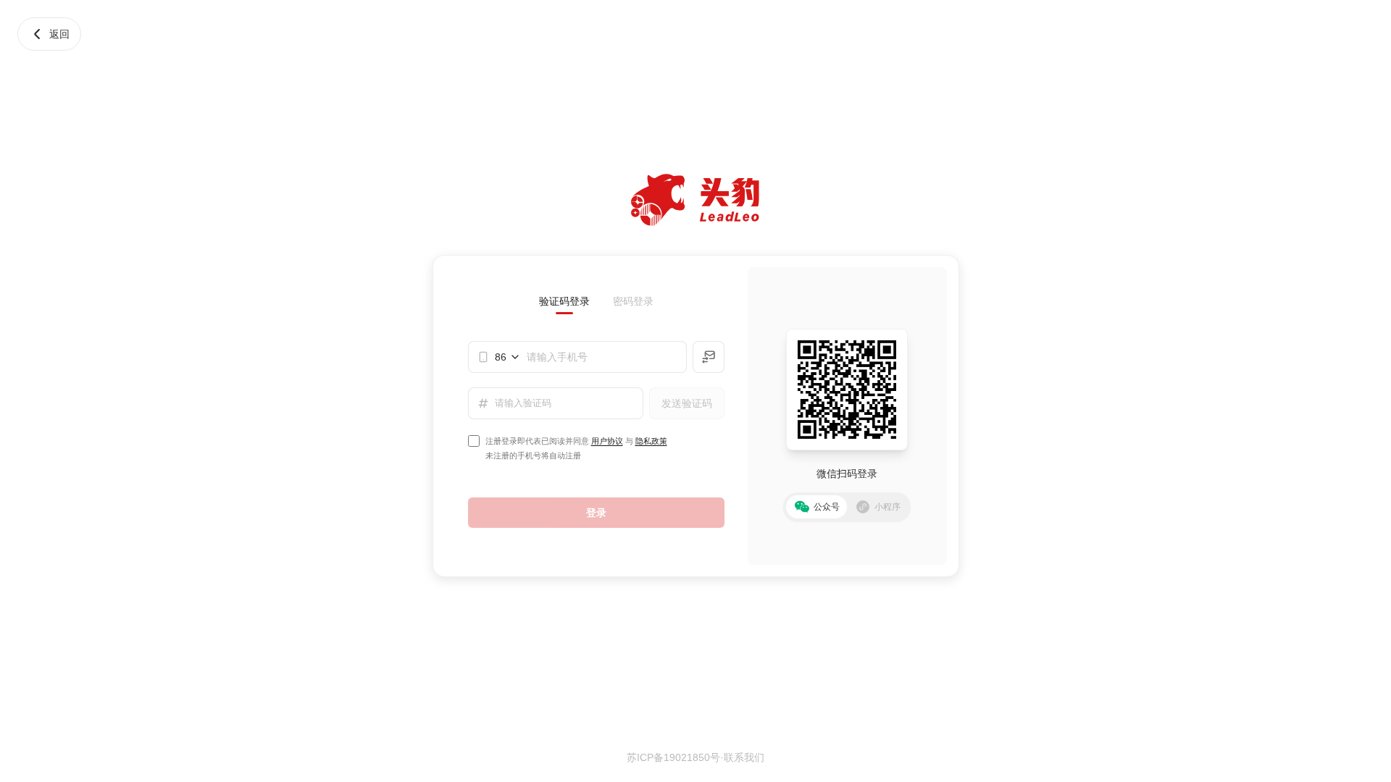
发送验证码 (686, 403)
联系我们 (744, 757)
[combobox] (508, 356)
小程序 (887, 507)
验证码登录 (564, 301)
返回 (59, 34)
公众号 (827, 507)
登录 (596, 512)
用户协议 (607, 441)
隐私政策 (651, 441)
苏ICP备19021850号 (673, 757)
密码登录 (633, 301)
